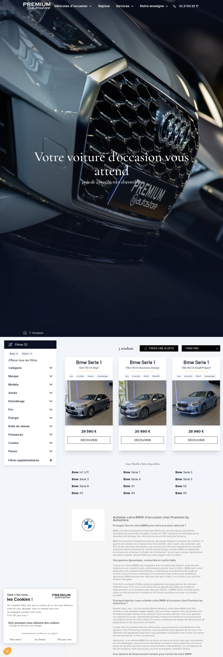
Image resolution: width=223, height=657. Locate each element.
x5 (181, 493)
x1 (129, 486)
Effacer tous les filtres (22, 360)
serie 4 (132, 479)
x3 (77, 493)
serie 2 (183, 472)
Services (122, 6)
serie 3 (80, 479)
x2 (181, 486)
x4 (129, 493)
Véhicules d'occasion (70, 6)
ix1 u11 (80, 472)
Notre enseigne (152, 6)
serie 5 (183, 479)
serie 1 (132, 472)
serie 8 (80, 486)
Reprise (104, 6)
